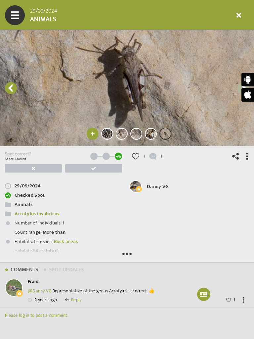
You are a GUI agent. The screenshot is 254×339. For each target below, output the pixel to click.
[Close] (239, 15)
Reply (76, 300)
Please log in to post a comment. (36, 315)
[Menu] (15, 15)
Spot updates (66, 269)
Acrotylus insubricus (37, 214)
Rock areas (66, 241)
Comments (23, 269)
